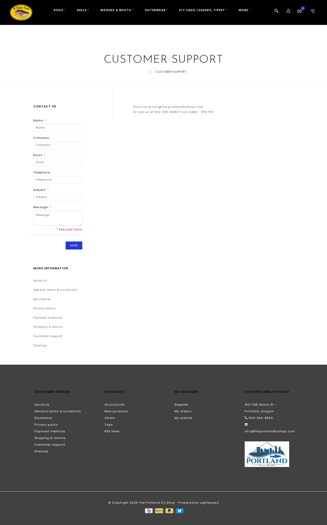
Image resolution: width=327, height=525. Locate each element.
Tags (109, 424)
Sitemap (40, 345)
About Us (40, 280)
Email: (39, 155)
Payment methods (48, 318)
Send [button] (74, 245)
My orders (183, 411)
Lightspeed (209, 503)
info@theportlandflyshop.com (270, 431)
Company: (41, 138)
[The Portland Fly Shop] (21, 12)
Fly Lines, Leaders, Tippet (202, 10)
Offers (110, 418)
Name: (39, 120)
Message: (42, 207)
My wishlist (183, 418)
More (243, 10)
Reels (82, 10)
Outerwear (155, 10)
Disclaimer (41, 299)
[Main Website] (269, 454)
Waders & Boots (115, 10)
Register (182, 404)
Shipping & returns (48, 327)
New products (116, 411)
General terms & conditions (55, 290)
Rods (58, 10)
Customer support (171, 72)
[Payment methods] (148, 510)
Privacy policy (44, 308)
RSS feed (112, 431)
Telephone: (42, 172)
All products (115, 404)
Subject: (41, 190)
